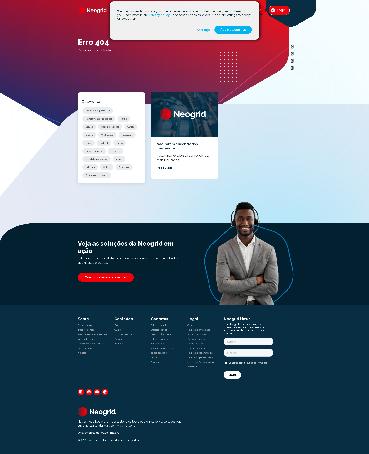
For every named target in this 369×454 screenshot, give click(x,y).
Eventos (118, 343)
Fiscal (88, 143)
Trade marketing (94, 151)
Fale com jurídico (159, 339)
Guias (117, 330)
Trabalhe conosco (87, 330)
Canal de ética (194, 325)
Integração (127, 135)
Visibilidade (107, 135)
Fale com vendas (159, 325)
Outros (130, 126)
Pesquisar (164, 168)
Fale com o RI (158, 343)
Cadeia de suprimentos (98, 110)
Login (281, 10)
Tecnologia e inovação (97, 175)
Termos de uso (195, 343)
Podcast (104, 143)
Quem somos (85, 325)
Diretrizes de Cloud (197, 348)
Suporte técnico (159, 330)
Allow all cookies (233, 29)
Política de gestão (196, 339)
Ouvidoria (156, 362)
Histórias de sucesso (125, 334)
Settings (203, 30)
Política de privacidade (198, 330)
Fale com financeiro (161, 334)
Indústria (115, 151)
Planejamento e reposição (99, 118)
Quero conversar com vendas (106, 277)
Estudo (89, 126)
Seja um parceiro (86, 348)
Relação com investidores (91, 343)
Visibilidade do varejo (96, 159)
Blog (116, 325)
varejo (119, 143)
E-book (89, 135)
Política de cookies (196, 334)
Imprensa (156, 357)
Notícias (82, 353)
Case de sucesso (110, 126)
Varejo (124, 118)
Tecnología (124, 167)
